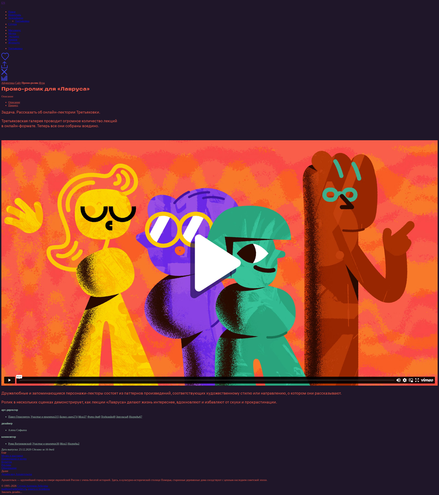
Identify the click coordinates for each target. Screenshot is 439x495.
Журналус (14, 42)
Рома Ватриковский (20, 443)
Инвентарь (14, 14)
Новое (12, 11)
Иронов (12, 39)
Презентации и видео (14, 458)
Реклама (6, 464)
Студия (12, 24)
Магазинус (14, 30)
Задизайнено (15, 17)
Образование (9, 468)
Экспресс (13, 36)
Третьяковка (22, 21)
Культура (6, 461)
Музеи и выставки (12, 455)
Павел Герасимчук (19, 416)
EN (3, 2)
